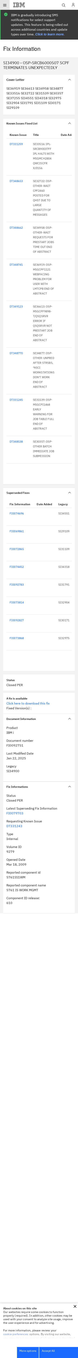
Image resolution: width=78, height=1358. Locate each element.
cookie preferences (15, 1334)
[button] (75, 1306)
